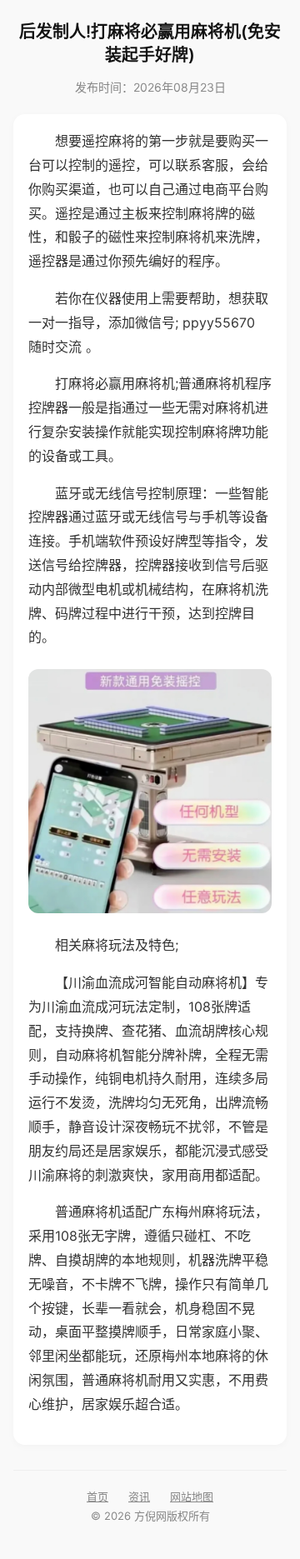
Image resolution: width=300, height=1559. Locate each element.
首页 (97, 1496)
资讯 (139, 1496)
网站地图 (191, 1496)
